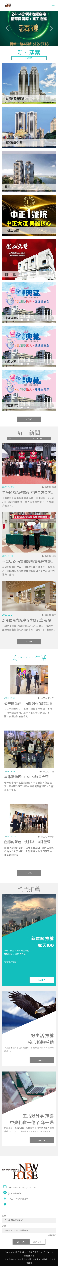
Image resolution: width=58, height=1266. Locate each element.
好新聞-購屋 (50, 487)
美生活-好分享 (47, 698)
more (41, 980)
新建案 (13, 1259)
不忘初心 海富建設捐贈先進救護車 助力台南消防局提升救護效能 (29, 561)
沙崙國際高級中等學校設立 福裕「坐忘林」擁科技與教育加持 (29, 620)
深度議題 (36, 1259)
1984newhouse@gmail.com (22, 1187)
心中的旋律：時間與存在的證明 (28, 703)
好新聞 (20, 1259)
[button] (4, 28)
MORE (29, 419)
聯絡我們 (46, 1259)
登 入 (21, 1241)
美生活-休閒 (48, 771)
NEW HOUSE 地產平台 (19, 1199)
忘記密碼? (51, 1235)
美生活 (28, 1259)
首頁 (6, 1259)
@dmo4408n (15, 1193)
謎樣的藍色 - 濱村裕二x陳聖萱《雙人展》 (29, 842)
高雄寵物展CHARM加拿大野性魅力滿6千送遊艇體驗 (29, 777)
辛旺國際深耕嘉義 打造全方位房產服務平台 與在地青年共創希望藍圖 (29, 492)
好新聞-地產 (50, 556)
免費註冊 (37, 1241)
